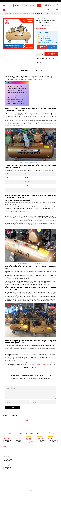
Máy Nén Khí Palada (52, 432)
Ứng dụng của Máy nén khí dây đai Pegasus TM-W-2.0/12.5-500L (16, 100)
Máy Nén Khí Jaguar (41, 432)
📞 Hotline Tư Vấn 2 (52, 47)
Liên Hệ (53, 1)
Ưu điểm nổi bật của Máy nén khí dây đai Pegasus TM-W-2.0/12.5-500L (17, 93)
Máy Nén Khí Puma (8, 431)
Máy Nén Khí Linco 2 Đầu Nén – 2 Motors (30, 434)
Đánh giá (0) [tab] (39, 70)
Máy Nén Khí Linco (30, 431)
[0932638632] (32, 497)
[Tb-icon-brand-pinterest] (46, 482)
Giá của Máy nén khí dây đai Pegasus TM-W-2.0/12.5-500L (18, 96)
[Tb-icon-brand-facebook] (44, 482)
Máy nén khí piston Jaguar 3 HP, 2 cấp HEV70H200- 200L (41, 435)
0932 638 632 (10, 488)
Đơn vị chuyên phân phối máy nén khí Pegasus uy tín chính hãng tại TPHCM (17, 104)
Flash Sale (41, 1)
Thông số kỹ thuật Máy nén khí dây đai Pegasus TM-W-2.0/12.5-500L (17, 89)
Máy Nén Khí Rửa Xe (14, 13)
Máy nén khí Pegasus (25, 13)
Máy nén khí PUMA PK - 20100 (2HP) (8, 434)
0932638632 (38, 497)
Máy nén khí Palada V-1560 (52, 434)
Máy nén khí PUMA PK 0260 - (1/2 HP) (19, 434)
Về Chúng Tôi (48, 1)
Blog (57, 1)
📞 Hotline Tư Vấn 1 (42, 47)
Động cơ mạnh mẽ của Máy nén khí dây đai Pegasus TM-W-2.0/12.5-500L (18, 85)
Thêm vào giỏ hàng (51, 54)
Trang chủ (5, 13)
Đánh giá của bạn (18, 382)
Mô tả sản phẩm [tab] (23, 70)
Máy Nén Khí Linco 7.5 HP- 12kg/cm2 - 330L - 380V (8, 460)
